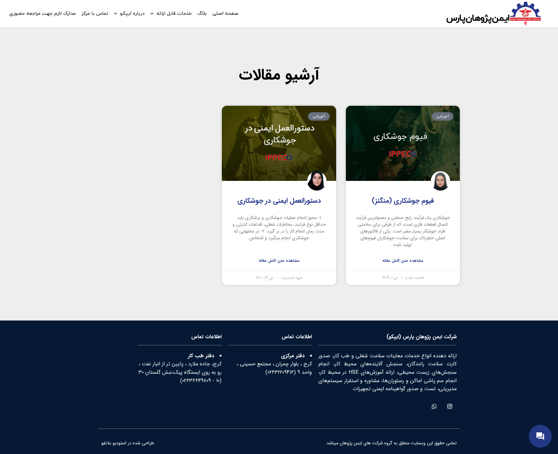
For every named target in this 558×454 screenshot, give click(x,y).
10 (218, 381)
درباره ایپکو (132, 13)
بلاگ (202, 13)
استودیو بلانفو (113, 443)
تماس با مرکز (94, 13)
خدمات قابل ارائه (174, 13)
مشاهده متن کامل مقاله (402, 261)
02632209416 (280, 372)
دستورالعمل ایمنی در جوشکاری (279, 200)
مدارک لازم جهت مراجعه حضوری (42, 13)
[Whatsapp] (434, 406)
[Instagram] (450, 406)
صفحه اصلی (225, 13)
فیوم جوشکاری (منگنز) (403, 200)
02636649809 (196, 381)
